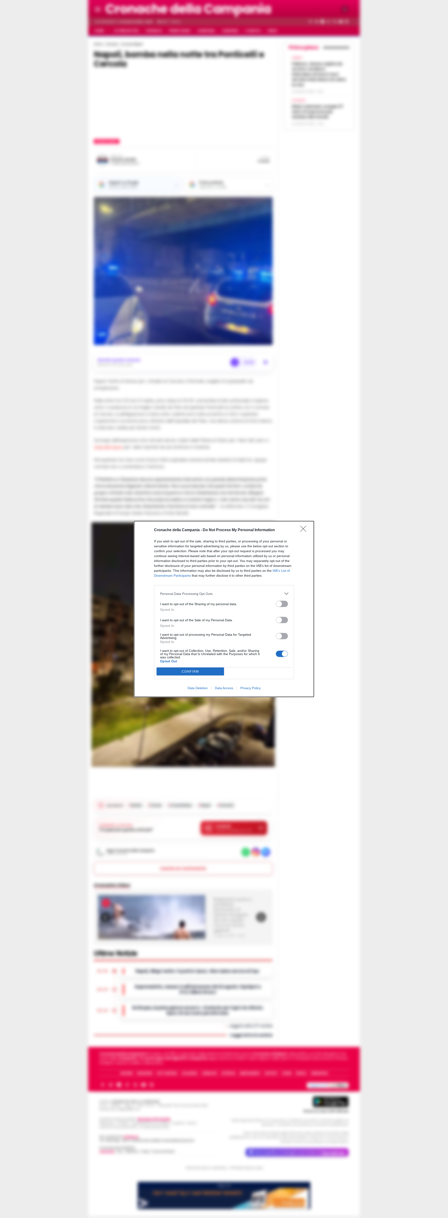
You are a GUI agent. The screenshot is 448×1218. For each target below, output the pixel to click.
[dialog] (224, 609)
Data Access (224, 688)
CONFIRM (190, 671)
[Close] (304, 530)
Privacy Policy (250, 688)
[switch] (282, 604)
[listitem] (224, 593)
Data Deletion (198, 688)
